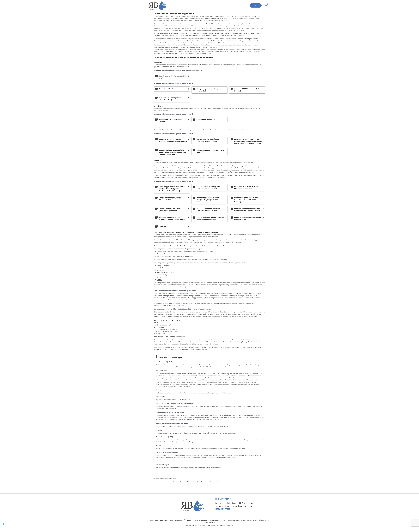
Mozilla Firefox (162, 268)
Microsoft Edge (162, 275)
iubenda (156, 482)
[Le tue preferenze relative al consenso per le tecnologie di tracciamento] (4, 524)
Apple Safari (161, 270)
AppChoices (218, 303)
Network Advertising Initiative (164, 296)
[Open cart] (264, 5)
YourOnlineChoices (241, 294)
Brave (159, 277)
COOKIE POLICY (203, 525)
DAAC (206, 296)
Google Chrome (163, 266)
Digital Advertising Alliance (189, 296)
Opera (159, 279)
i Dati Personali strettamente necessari (197, 482)
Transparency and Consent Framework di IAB (206, 166)
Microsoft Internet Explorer (166, 272)
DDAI (218, 296)
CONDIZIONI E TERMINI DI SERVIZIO (221, 525)
